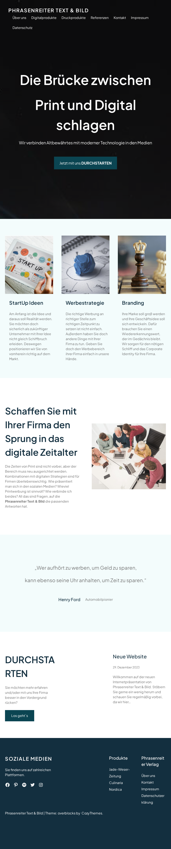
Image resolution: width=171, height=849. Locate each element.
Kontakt (147, 782)
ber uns (149, 775)
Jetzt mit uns (85, 163)
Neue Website (130, 656)
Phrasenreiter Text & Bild (48, 10)
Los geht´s (19, 715)
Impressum (150, 789)
